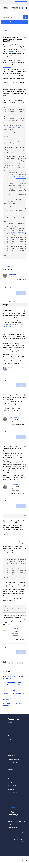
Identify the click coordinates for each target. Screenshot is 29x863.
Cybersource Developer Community (5, 8)
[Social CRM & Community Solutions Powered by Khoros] (23, 859)
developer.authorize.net (21, 1)
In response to (18, 421)
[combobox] (14, 17)
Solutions (11, 746)
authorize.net (10, 51)
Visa (9, 821)
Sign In (22, 8)
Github (10, 789)
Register (10, 723)
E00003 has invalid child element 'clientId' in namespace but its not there (13, 685)
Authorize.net (19, 821)
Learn (10, 739)
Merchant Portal (13, 726)
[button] (5, 287)
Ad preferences (12, 827)
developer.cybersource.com (20, 3)
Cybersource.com (13, 759)
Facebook (11, 786)
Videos (10, 742)
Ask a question (14, 22)
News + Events (12, 766)
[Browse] (25, 8)
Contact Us (11, 762)
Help (19, 8)
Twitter (10, 782)
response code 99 (8, 269)
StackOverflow (12, 792)
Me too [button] (8, 266)
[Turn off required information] (18, 301)
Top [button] (2, 859)
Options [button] (27, 30)
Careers (10, 769)
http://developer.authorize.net (13, 113)
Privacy (10, 824)
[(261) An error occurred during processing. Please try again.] (20, 301)
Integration (6, 30)
